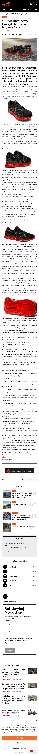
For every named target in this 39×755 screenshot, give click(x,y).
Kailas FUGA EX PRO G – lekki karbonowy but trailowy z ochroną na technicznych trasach (13, 673)
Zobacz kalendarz (9, 552)
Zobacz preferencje (19, 748)
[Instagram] (19, 576)
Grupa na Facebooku (10, 601)
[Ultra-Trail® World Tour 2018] (7, 505)
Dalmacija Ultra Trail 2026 (17, 547)
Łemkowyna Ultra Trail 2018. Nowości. (23, 527)
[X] (19, 571)
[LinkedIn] (19, 581)
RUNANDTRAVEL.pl (6, 679)
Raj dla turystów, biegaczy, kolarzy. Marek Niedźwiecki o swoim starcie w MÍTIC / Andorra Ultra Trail (23, 495)
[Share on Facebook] (5, 34)
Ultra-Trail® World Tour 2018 (20, 504)
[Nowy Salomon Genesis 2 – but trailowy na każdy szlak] (32, 712)
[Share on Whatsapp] (12, 34)
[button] (36, 720)
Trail (14, 490)
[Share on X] (9, 34)
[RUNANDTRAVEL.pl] (7, 3)
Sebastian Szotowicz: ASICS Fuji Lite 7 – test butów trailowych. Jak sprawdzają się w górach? (14, 686)
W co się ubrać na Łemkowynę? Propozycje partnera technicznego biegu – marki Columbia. (22, 517)
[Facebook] (19, 567)
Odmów (19, 743)
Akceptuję (19, 738)
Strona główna (6, 14)
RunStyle (5, 17)
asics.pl (4, 457)
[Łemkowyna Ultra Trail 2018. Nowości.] (7, 527)
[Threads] (19, 585)
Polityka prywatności (19, 752)
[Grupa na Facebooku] (5, 596)
